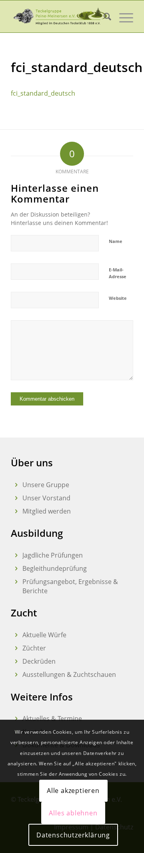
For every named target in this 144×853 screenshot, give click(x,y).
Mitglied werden (46, 511)
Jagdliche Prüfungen (52, 555)
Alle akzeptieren (73, 790)
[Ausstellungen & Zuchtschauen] (16, 674)
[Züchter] (16, 648)
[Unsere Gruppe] (16, 485)
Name (115, 241)
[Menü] (122, 16)
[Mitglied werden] (16, 511)
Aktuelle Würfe (44, 634)
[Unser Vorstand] (16, 498)
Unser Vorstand (46, 498)
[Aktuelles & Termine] (16, 718)
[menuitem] (103, 16)
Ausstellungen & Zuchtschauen (69, 674)
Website (118, 298)
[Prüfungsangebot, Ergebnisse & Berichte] (16, 581)
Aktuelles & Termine (52, 718)
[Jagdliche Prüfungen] (16, 555)
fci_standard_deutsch (43, 93)
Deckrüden (39, 661)
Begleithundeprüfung (54, 568)
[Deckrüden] (16, 661)
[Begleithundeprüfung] (16, 568)
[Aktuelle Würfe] (16, 635)
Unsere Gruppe (45, 484)
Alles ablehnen (73, 813)
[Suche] (103, 16)
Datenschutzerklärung (73, 835)
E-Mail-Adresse (117, 273)
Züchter (34, 648)
